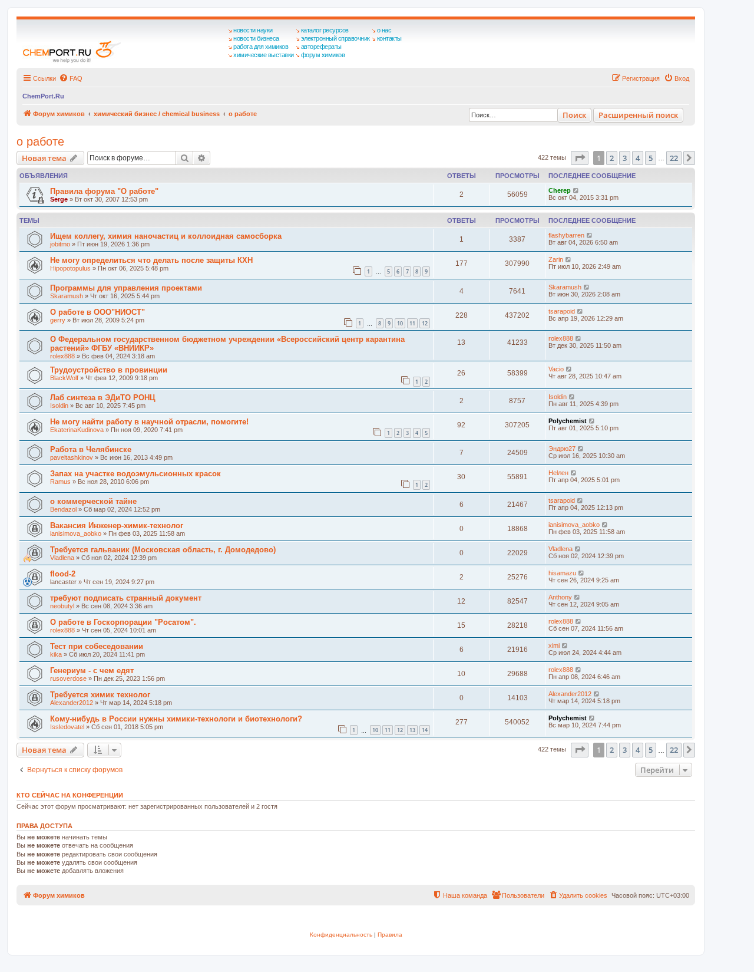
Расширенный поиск (638, 115)
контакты (389, 38)
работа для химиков (260, 46)
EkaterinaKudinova (77, 429)
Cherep (559, 190)
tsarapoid (561, 311)
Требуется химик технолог (100, 694)
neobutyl (62, 605)
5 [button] (651, 158)
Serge (59, 199)
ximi (554, 645)
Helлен (558, 472)
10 (400, 323)
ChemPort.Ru (43, 96)
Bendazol (63, 509)
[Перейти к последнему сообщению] (576, 190)
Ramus (60, 481)
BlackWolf (64, 377)
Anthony (560, 597)
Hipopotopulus (70, 268)
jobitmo (60, 244)
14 (425, 730)
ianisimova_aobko (75, 533)
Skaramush (66, 295)
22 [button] (674, 158)
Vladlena (62, 557)
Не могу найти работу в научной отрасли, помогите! (149, 421)
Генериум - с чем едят (92, 670)
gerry (57, 320)
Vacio (556, 369)
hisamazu (562, 572)
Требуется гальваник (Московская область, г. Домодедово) (163, 549)
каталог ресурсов (325, 30)
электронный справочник (335, 38)
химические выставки (263, 54)
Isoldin (59, 405)
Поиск (574, 115)
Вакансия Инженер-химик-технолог (116, 525)
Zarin (555, 259)
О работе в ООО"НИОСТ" (97, 312)
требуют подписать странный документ (125, 598)
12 (425, 323)
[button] (579, 158)
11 (412, 323)
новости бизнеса (256, 38)
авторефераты (321, 46)
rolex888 (62, 356)
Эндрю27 (562, 448)
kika (56, 654)
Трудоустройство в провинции (108, 369)
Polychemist (567, 420)
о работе (40, 141)
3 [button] (625, 158)
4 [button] (638, 158)
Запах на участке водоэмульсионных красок (135, 473)
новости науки (253, 30)
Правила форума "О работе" (104, 191)
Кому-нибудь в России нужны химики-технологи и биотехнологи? (176, 718)
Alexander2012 (71, 702)
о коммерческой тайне (93, 501)
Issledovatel (67, 726)
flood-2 (62, 573)
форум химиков (323, 54)
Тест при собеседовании (96, 646)
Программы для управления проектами (126, 288)
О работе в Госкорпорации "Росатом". (123, 622)
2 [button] (612, 158)
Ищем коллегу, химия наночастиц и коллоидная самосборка (166, 236)
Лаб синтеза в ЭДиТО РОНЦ (103, 397)
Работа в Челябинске (90, 449)
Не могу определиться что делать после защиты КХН (151, 260)
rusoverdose (68, 678)
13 (412, 730)
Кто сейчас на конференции (69, 795)
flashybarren (566, 235)
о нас (384, 30)
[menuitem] (70, 78)
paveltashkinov (71, 457)
